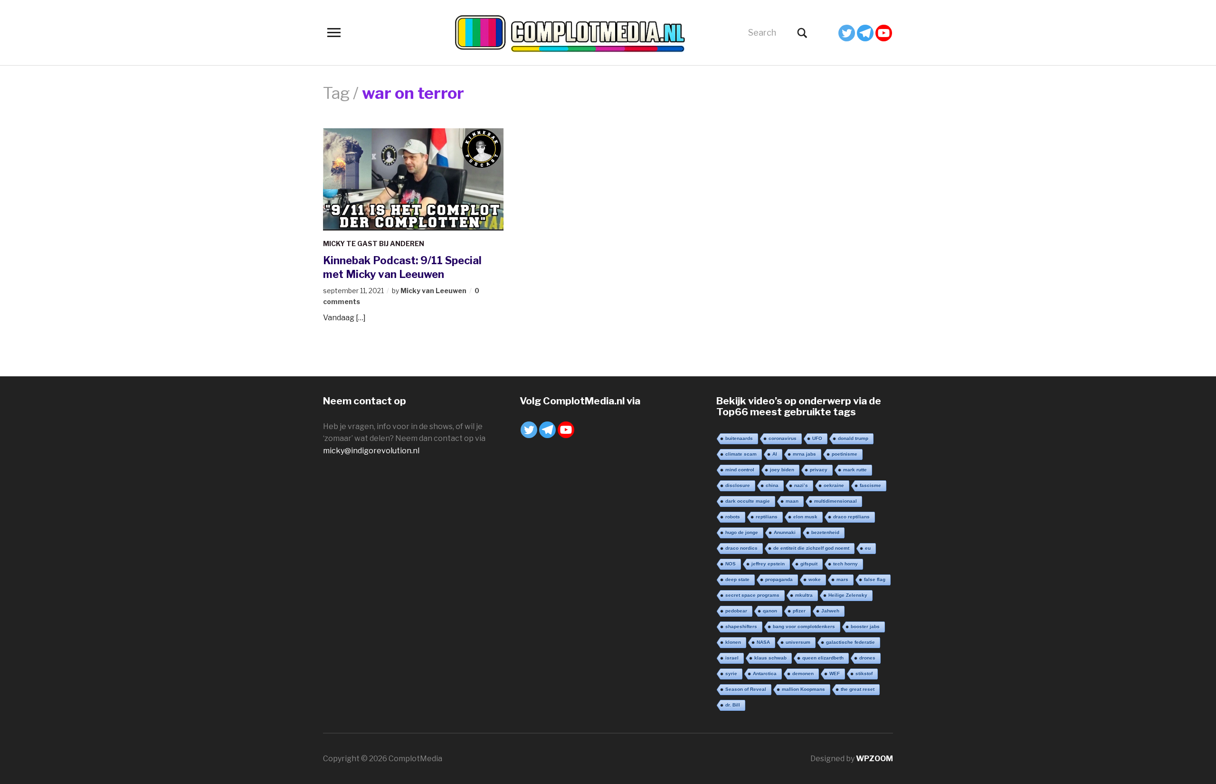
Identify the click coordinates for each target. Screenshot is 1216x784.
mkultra (804, 595)
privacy (818, 469)
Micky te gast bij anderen (373, 243)
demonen (803, 673)
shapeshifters (741, 626)
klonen (733, 642)
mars (842, 579)
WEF (834, 673)
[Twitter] (846, 33)
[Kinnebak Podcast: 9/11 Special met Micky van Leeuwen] (413, 178)
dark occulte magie (747, 501)
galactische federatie (850, 642)
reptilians (767, 516)
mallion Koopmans (803, 689)
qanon (770, 610)
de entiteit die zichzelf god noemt (811, 548)
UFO (817, 438)
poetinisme (844, 454)
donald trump (853, 438)
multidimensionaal (835, 501)
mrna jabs (804, 454)
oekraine (834, 485)
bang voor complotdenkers (804, 626)
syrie (731, 673)
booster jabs (865, 626)
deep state (737, 579)
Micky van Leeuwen (433, 291)
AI (774, 454)
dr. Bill (732, 705)
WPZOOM (874, 758)
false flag (874, 579)
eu (868, 548)
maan (792, 501)
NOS (730, 563)
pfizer (799, 610)
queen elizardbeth (823, 657)
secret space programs (752, 595)
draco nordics (741, 548)
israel (732, 657)
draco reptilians (851, 516)
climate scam (741, 454)
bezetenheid (825, 532)
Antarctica (765, 673)
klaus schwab (770, 657)
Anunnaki (785, 532)
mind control (739, 469)
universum (798, 642)
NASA (763, 642)
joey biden (782, 469)
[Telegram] (865, 33)
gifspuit (808, 563)
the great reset (857, 689)
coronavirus (783, 438)
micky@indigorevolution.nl (371, 450)
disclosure (737, 485)
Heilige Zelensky (847, 595)
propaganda (779, 579)
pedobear (736, 610)
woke (814, 579)
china (772, 485)
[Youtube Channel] (883, 33)
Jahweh (830, 610)
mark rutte (855, 469)
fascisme (870, 485)
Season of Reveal (745, 689)
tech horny (845, 563)
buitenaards (739, 438)
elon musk (805, 516)
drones (867, 657)
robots (732, 516)
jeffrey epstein (768, 563)
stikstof (864, 673)
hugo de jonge (741, 532)
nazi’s (801, 485)
